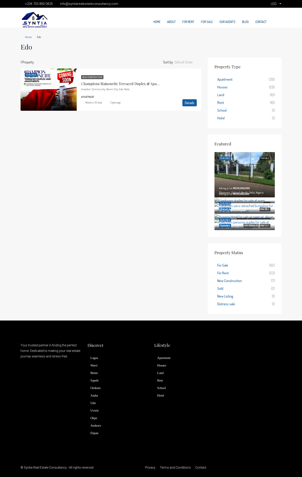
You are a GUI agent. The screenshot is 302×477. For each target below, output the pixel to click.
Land (220, 95)
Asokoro (95, 425)
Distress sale (226, 304)
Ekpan (94, 433)
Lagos (94, 358)
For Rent (188, 22)
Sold (220, 288)
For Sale (207, 22)
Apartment (225, 79)
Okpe (93, 418)
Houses (222, 87)
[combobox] (187, 62)
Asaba (94, 395)
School (222, 110)
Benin (94, 373)
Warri (93, 365)
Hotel (221, 118)
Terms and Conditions (175, 467)
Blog (245, 22)
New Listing (225, 296)
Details (189, 103)
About (171, 22)
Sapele (94, 380)
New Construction (92, 77)
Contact (261, 22)
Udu (93, 403)
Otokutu (95, 388)
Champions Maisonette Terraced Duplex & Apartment (124, 83)
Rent (220, 102)
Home (157, 22)
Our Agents (227, 22)
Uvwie (94, 410)
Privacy (150, 467)
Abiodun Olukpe (93, 102)
